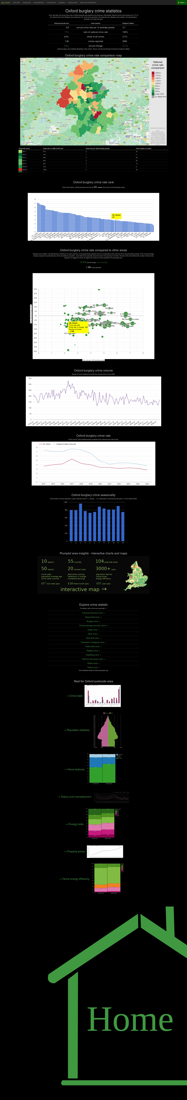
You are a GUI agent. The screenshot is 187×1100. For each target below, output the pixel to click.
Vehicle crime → (93, 663)
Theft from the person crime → (93, 659)
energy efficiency (39, 2)
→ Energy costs (75, 824)
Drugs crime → (93, 629)
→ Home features (75, 769)
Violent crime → (93, 667)
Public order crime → (93, 646)
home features (51, 2)
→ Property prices (75, 851)
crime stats (16, 2)
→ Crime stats (75, 695)
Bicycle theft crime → (93, 617)
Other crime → (93, 634)
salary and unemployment (88, 2)
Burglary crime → (93, 621)
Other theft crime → (93, 638)
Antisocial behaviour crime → (93, 613)
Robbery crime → (93, 650)
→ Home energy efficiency (75, 879)
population (62, 2)
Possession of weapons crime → (93, 642)
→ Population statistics (78, 730)
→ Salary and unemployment (75, 796)
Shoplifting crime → (93, 654)
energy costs (27, 2)
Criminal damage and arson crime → (93, 625)
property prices (72, 2)
